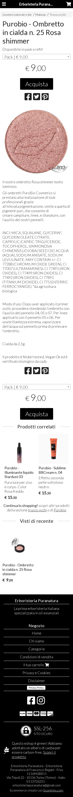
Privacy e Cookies (36, 672)
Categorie (36, 649)
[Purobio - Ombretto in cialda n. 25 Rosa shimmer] (36, 141)
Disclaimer (36, 680)
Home (36, 633)
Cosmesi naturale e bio (17, 14)
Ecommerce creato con (36, 790)
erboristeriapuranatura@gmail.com (37, 785)
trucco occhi (37, 510)
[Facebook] (31, 702)
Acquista (36, 83)
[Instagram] (41, 702)
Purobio (60, 510)
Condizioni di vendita (36, 657)
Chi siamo (36, 641)
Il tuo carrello (34, 665)
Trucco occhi (57, 14)
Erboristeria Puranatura (38, 4)
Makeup (40, 14)
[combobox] (36, 57)
